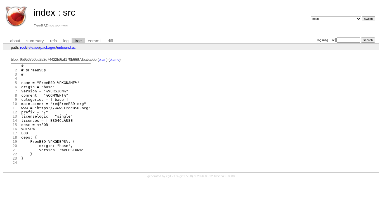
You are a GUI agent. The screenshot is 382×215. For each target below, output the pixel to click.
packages (48, 47)
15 (15, 125)
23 (15, 158)
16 (15, 129)
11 (15, 108)
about (15, 41)
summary (35, 41)
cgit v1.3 (172, 176)
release (33, 47)
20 (15, 146)
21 (15, 150)
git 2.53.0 (186, 176)
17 (15, 133)
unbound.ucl (67, 47)
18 (15, 137)
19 (15, 141)
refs (53, 41)
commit (95, 41)
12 (15, 112)
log (66, 41)
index (44, 12)
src (69, 12)
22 (15, 154)
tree (78, 41)
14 (15, 120)
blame (114, 59)
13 (15, 116)
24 (15, 162)
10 (15, 104)
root (23, 47)
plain (102, 59)
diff (110, 41)
